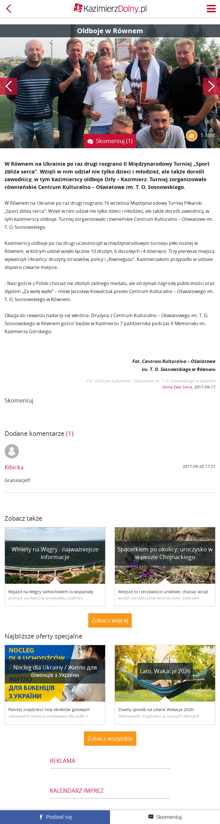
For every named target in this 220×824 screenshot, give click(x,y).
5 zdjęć (207, 135)
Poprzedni (8, 86)
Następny (211, 86)
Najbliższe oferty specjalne (43, 636)
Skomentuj (169, 816)
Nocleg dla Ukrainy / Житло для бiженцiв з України (55, 671)
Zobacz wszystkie (110, 738)
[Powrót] (8, 8)
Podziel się (59, 816)
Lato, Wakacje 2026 (165, 671)
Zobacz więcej (110, 620)
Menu (211, 8)
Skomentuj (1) (114, 141)
